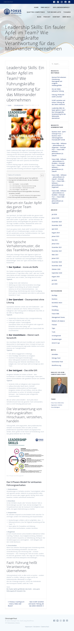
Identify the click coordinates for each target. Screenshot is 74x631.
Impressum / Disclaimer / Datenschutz (37, 627)
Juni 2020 (54, 284)
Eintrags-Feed (56, 358)
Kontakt (56, 17)
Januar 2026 (55, 218)
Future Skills (55, 314)
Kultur (62, 402)
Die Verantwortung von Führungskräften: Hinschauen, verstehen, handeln (24, 192)
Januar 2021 (55, 258)
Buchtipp (54, 295)
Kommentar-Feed (57, 362)
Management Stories (58, 317)
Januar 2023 (55, 236)
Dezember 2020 (57, 262)
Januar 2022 (55, 244)
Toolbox (67, 12)
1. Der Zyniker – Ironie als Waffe (20, 184)
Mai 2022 (55, 240)
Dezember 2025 (57, 222)
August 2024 (56, 233)
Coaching (55, 306)
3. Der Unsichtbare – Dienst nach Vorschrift (23, 187)
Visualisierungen (57, 339)
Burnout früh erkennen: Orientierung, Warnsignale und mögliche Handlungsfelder (59, 81)
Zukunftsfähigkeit (55, 407)
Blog (39, 17)
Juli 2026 (54, 214)
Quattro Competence (36, 12)
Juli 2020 (54, 280)
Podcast (47, 17)
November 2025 (57, 225)
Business (54, 299)
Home (36, 7)
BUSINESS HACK (57, 303)
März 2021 (55, 255)
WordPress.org (56, 365)
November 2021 (57, 251)
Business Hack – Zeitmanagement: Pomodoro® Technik (58, 138)
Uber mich (66, 17)
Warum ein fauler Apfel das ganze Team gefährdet (23, 178)
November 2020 (57, 265)
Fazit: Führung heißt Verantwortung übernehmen (23, 197)
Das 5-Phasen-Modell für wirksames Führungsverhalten (26, 195)
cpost (9, 105)
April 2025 (55, 229)
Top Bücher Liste (54, 12)
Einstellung (55, 310)
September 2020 (57, 273)
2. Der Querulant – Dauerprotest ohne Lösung (24, 186)
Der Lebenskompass (61, 7)
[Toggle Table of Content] (41, 175)
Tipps (53, 328)
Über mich (45, 7)
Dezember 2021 (57, 247)
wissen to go (56, 343)
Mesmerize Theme (14, 623)
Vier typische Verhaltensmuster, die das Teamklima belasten (23, 181)
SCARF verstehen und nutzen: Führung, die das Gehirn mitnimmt (58, 102)
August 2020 (56, 276)
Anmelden (55, 354)
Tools (53, 332)
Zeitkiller (60, 405)
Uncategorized (18, 105)
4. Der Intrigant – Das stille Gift (19, 189)
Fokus (52, 402)
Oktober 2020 (56, 269)
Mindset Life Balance (58, 321)
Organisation (54, 405)
